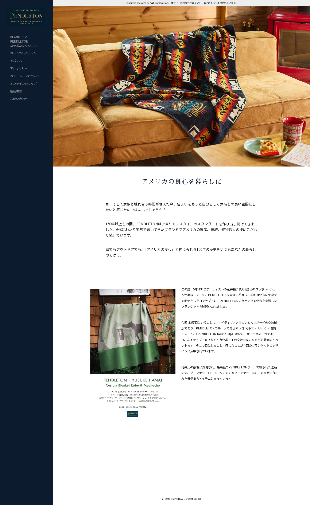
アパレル (16, 61)
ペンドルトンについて (25, 76)
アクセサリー (19, 68)
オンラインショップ (23, 83)
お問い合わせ (19, 99)
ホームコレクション (23, 53)
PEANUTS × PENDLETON (23, 41)
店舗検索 (16, 91)
